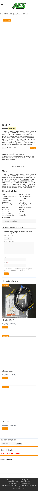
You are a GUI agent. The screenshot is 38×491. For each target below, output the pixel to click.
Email (6, 263)
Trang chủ (3, 14)
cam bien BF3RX (23, 156)
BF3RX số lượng (11, 147)
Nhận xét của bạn (9, 241)
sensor (19, 157)
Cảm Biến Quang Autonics (14, 14)
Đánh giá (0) (20, 166)
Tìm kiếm (19, 443)
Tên (5, 257)
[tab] (14, 166)
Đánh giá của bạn (9, 235)
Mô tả (14, 166)
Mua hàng (33, 148)
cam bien (15, 156)
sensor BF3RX (26, 157)
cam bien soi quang (11, 157)
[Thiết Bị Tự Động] (19, 5)
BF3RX (9, 156)
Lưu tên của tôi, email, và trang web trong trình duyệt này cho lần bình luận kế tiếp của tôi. (18, 269)
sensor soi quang (10, 159)
